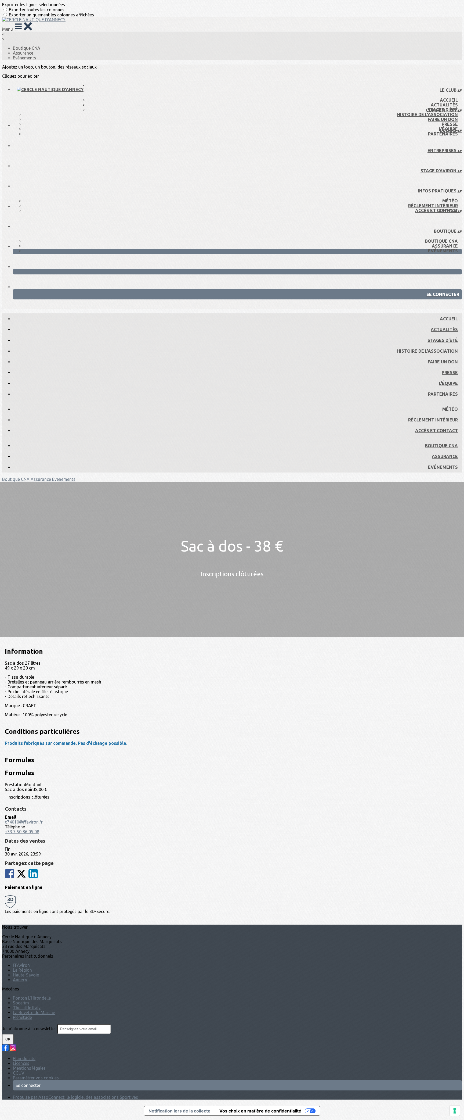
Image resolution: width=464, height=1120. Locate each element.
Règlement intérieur (433, 205)
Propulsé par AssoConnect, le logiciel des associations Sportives (75, 1097)
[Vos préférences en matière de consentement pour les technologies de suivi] (455, 1110)
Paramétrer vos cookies (36, 1077)
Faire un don (443, 119)
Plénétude (22, 1017)
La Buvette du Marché (34, 1012)
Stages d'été (442, 340)
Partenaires (443, 133)
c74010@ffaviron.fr (24, 822)
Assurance (23, 53)
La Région (22, 970)
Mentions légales (29, 1068)
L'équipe (448, 383)
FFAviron (21, 965)
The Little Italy (27, 1007)
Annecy (20, 979)
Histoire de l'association (427, 114)
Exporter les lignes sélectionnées (33, 4)
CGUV (18, 1073)
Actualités (444, 104)
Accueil (449, 100)
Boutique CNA (26, 48)
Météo (450, 200)
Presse (450, 124)
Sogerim (21, 1002)
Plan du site (24, 1058)
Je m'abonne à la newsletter (29, 1028)
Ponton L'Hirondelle (32, 998)
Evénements (24, 57)
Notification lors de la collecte (179, 1111)
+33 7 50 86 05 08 (22, 831)
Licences (21, 1063)
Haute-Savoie (26, 974)
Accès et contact (436, 210)
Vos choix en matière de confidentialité (260, 1111)
